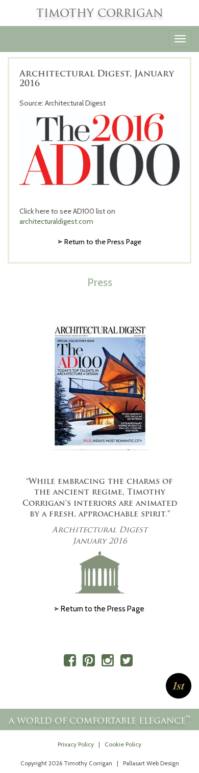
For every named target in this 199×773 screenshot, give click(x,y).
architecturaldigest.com (56, 221)
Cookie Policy (123, 744)
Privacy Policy (76, 744)
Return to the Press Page (102, 241)
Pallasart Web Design (151, 763)
